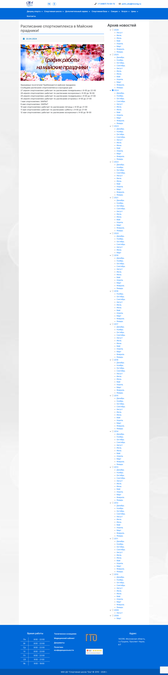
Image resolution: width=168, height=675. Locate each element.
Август (120, 32)
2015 (116, 395)
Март (119, 46)
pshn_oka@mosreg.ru (131, 4)
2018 (116, 291)
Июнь (119, 38)
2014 (116, 431)
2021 (116, 197)
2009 (116, 610)
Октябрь (120, 63)
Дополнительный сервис (76, 11)
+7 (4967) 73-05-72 (106, 4)
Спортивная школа (53, 11)
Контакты (31, 16)
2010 (116, 574)
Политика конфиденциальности (64, 648)
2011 (116, 538)
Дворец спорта (34, 11)
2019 (116, 255)
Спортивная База (99, 11)
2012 (116, 503)
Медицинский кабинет (64, 638)
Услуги (124, 11)
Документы (59, 643)
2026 (116, 30)
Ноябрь (120, 60)
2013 (116, 467)
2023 (116, 126)
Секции (114, 11)
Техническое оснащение (65, 634)
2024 (116, 90)
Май (118, 41)
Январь (120, 52)
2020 (116, 233)
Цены (133, 11)
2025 (116, 54)
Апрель (120, 43)
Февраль (120, 49)
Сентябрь (121, 65)
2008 (116, 615)
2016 (116, 360)
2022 (116, 162)
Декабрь (120, 57)
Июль (119, 35)
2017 (116, 324)
